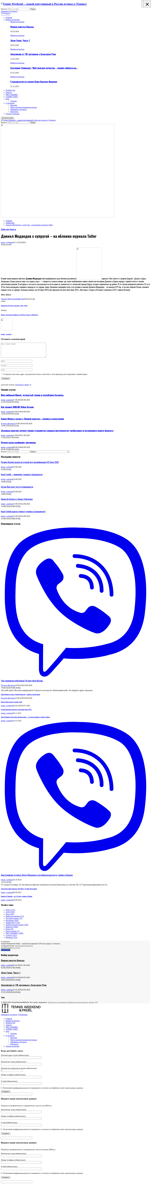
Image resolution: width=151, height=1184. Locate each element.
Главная (9, 18)
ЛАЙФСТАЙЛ (12, 97)
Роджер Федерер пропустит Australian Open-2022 (16, 709)
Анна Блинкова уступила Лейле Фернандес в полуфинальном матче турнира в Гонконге (37, 875)
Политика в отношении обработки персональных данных (71, 1002)
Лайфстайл (5, 229)
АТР (10, 912)
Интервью (12, 920)
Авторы (13, 101)
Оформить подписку (9, 11)
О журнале (10, 103)
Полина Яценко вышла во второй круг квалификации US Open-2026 (30, 462)
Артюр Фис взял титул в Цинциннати (17, 486)
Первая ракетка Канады (22, 26)
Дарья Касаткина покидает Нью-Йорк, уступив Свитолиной (19, 889)
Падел (9, 929)
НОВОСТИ (10, 90)
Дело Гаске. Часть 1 (20, 40)
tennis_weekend (7, 242)
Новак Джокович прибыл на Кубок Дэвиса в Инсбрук (19, 315)
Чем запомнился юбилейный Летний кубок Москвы (22, 680)
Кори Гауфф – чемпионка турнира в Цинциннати (22, 474)
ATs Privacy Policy (22, 385)
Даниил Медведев (8, 299)
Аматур (9, 93)
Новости (13, 229)
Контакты (14, 112)
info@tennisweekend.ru (24, 946)
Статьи (11, 935)
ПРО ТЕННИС (12, 95)
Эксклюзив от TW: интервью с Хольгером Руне (33, 54)
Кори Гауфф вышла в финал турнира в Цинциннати (23, 511)
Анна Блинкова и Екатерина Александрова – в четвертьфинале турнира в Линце (25, 717)
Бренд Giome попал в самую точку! (11, 702)
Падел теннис (12, 931)
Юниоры (11, 937)
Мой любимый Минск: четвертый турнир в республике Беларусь (32, 395)
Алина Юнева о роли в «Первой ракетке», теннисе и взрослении (32, 418)
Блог (7, 99)
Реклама (13, 105)
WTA (10, 910)
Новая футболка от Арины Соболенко (17, 499)
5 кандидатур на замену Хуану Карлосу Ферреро (33, 81)
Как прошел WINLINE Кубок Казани (17, 407)
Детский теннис (14, 918)
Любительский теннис (17, 925)
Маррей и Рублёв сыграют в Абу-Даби (14, 305)
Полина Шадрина (8, 424)
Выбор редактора (13, 20)
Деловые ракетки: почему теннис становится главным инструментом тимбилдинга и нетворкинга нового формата (57, 430)
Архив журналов (12, 114)
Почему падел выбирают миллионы (18, 442)
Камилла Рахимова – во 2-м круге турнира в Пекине (16, 896)
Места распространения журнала (23, 107)
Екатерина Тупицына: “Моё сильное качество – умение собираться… (43, 67)
